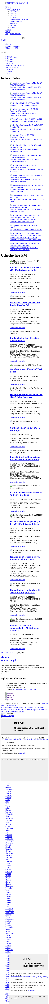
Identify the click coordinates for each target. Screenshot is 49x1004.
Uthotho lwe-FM (16, 21)
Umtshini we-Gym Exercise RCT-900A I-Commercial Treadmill (25, 180)
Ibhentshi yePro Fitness (35, 710)
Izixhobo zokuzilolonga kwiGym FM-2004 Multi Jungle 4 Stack (25, 522)
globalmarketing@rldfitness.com (24, 689)
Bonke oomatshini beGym (16, 710)
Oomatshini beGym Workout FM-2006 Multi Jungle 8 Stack (26, 591)
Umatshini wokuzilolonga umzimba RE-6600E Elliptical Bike (24, 160)
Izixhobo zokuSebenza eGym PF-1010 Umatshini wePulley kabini (24, 249)
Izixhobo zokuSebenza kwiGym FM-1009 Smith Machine (25, 558)
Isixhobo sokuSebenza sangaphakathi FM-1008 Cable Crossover (24, 628)
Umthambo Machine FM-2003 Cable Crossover (24, 339)
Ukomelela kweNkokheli (19, 19)
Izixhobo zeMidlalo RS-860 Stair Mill (23, 105)
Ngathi (7, 32)
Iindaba (8, 30)
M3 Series (13, 13)
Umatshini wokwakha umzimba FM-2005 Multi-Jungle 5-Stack (25, 458)
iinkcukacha (20, 292)
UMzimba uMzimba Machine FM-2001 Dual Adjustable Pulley (26, 268)
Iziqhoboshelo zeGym (16, 712)
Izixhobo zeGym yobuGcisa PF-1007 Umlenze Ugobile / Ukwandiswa (23, 221)
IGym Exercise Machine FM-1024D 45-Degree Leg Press (26, 493)
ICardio (12, 28)
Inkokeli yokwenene (12, 9)
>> (15, 653)
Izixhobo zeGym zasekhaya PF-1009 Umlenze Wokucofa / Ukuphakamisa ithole (25, 239)
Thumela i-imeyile (7, 716)
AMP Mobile (11, 705)
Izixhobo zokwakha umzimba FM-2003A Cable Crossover (26, 395)
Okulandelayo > (8, 653)
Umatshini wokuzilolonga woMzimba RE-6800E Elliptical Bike (25, 88)
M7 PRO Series (15, 11)
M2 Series (13, 15)
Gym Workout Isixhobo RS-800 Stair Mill (25, 121)
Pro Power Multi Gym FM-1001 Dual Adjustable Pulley (25, 303)
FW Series (14, 23)
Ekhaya (8, 7)
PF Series (13, 25)
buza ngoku (5, 671)
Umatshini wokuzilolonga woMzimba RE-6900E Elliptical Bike (25, 98)
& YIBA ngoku (9, 659)
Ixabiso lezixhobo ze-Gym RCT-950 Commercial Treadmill (23, 114)
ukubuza (13, 292)
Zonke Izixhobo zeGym (9, 707)
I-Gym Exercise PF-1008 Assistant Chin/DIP (26, 230)
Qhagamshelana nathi (13, 34)
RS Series (13, 17)
